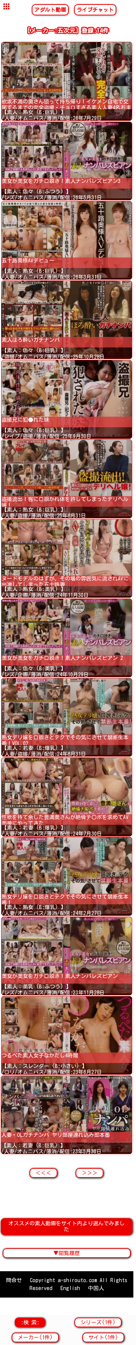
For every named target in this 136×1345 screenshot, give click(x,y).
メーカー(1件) (35, 1337)
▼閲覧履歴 (66, 1253)
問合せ (14, 1280)
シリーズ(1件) (98, 1322)
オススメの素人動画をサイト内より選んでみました (66, 1226)
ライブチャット (95, 9)
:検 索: (30, 1322)
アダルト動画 (50, 9)
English (70, 1288)
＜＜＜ (43, 1173)
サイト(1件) (103, 1337)
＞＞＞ (89, 1173)
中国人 (96, 1288)
